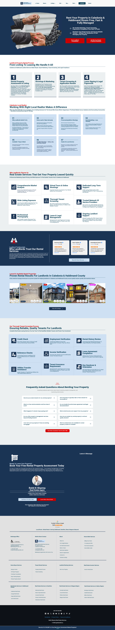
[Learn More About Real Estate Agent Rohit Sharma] (37, 476)
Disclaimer (47, 617)
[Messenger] (61, 614)
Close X (57, 628)
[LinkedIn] (46, 614)
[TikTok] (69, 614)
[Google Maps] (67, 614)
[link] (13, 75)
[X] (51, 614)
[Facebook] (48, 614)
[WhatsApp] (64, 614)
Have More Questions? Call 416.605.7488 (57, 430)
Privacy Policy (55, 617)
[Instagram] (59, 614)
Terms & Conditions (65, 617)
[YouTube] (56, 614)
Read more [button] (56, 252)
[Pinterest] (54, 614)
